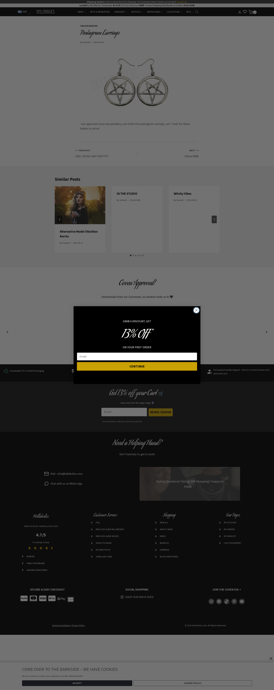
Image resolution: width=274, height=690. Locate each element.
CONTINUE (137, 366)
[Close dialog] (196, 310)
